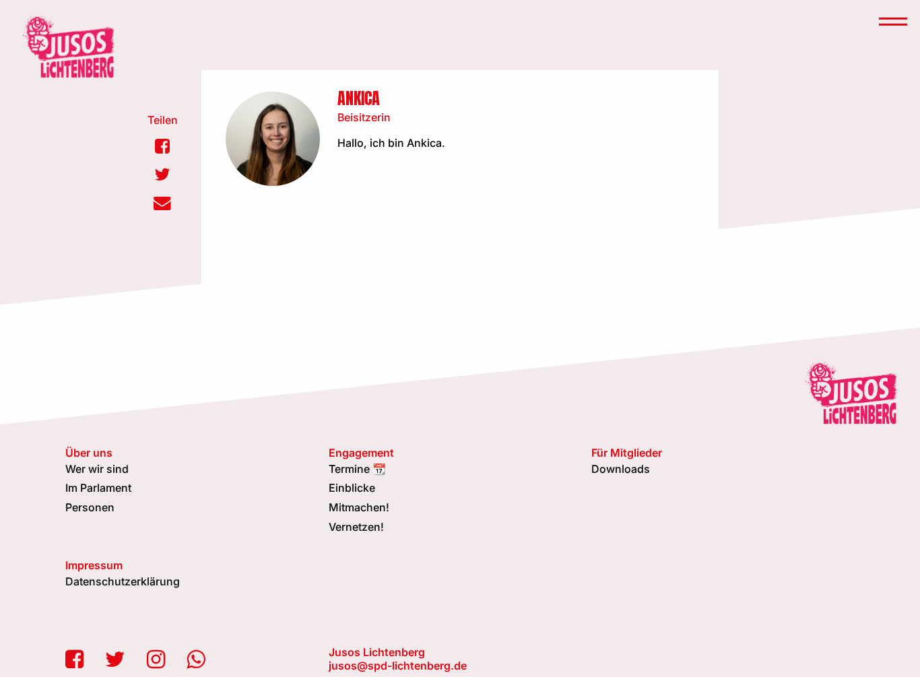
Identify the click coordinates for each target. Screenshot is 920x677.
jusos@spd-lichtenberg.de (398, 665)
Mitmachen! (359, 507)
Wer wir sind (97, 469)
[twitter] (115, 659)
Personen (89, 507)
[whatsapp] (196, 659)
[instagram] (156, 659)
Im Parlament (98, 487)
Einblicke (352, 487)
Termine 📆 (357, 469)
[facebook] (74, 659)
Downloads (620, 469)
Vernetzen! (356, 527)
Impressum (94, 565)
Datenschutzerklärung (122, 581)
